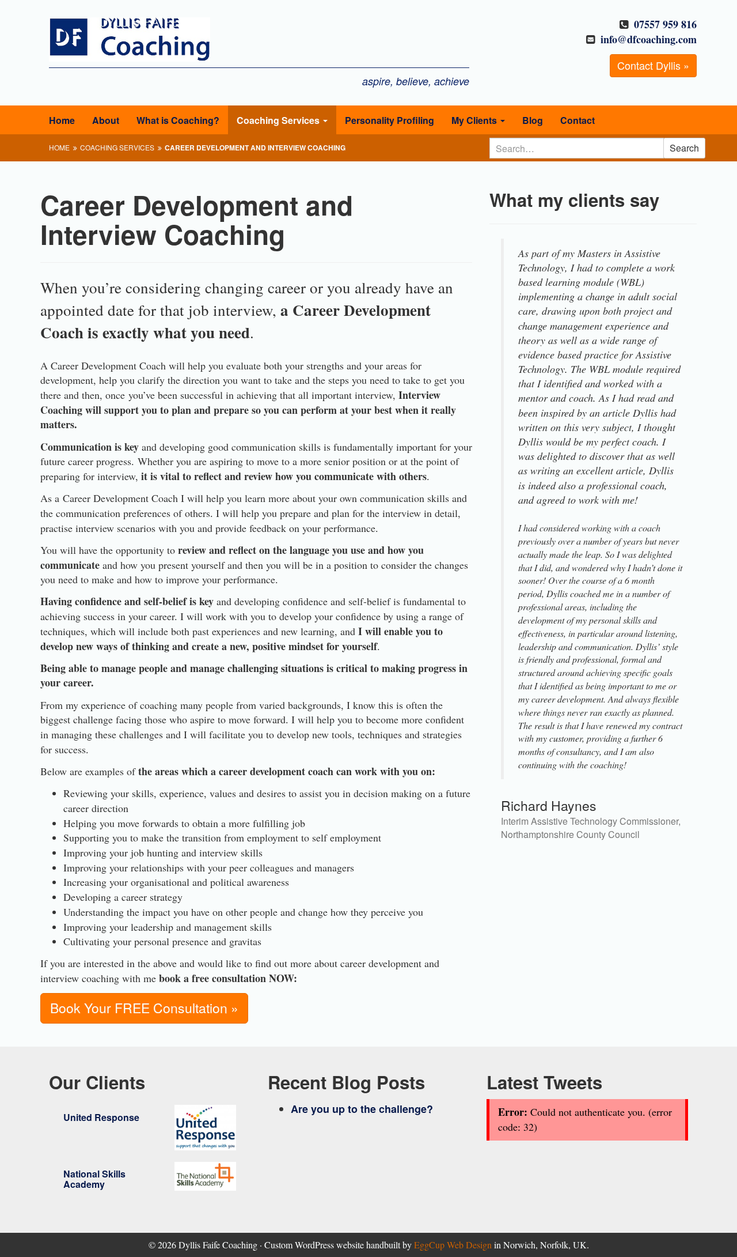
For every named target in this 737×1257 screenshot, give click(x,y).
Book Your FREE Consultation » (144, 1007)
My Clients (475, 120)
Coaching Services (279, 120)
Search (684, 147)
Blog (532, 120)
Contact (577, 120)
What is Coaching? (177, 120)
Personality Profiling (389, 120)
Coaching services (117, 147)
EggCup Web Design (453, 1245)
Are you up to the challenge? (362, 1108)
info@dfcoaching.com (649, 39)
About (105, 120)
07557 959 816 (665, 24)
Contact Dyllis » (653, 65)
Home (62, 120)
